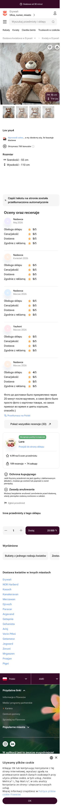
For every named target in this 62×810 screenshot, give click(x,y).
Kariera (9, 708)
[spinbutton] (13, 530)
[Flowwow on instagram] (5, 744)
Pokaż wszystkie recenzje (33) (28, 424)
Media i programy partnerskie (17, 702)
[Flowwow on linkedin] (12, 744)
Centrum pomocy (11, 714)
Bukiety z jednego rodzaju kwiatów (25, 555)
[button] (6, 530)
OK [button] (30, 800)
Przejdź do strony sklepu (31, 446)
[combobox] (51, 757)
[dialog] (30, 782)
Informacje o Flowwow (14, 697)
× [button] (56, 757)
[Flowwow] (5, 13)
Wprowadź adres (15, 138)
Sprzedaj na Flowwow (14, 719)
